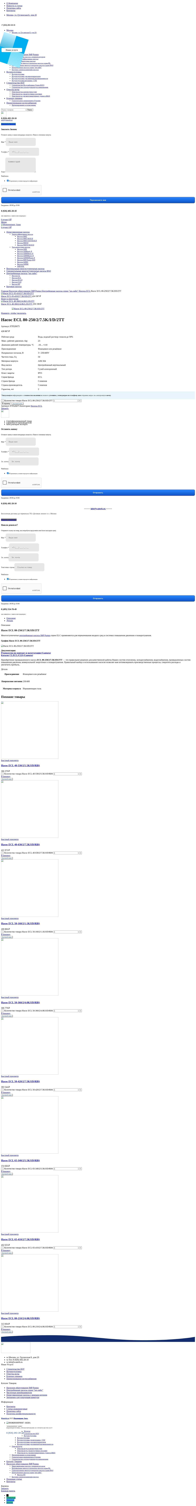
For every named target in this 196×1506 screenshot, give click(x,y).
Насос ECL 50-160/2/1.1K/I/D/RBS (20, 923)
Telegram (10, 1500)
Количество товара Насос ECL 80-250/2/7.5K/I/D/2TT (28, 400)
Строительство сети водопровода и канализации (30, 87)
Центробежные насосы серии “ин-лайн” (27, 68)
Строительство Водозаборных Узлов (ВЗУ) (28, 85)
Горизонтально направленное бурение (26, 101)
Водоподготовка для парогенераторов (26, 76)
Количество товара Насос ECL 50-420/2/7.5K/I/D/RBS (28, 1090)
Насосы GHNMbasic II (25, 256)
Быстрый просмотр (10, 760)
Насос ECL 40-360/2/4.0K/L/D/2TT (17, 304)
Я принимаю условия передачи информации (23, 181)
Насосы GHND (22, 262)
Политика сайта (13, 1411)
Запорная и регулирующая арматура (22, 1397)
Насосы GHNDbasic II (25, 254)
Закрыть (5, 408)
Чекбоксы (4, 176)
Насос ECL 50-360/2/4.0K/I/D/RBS (20, 1002)
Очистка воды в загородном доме (24, 92)
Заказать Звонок (8, 124)
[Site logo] (11, 224)
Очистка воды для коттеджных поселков (32, 1451)
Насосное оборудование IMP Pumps (25, 291)
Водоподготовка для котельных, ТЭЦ (31, 1440)
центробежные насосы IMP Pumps (34, 635)
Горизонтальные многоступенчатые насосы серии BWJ (32, 65)
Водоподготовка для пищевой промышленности (30, 78)
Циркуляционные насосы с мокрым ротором (28, 57)
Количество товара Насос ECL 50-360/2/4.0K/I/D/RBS (28, 1011)
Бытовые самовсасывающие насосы (25, 70)
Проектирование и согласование (24, 105)
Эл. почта (5, 462)
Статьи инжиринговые (16, 1409)
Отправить (98, 493)
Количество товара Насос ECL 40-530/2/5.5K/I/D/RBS (28, 774)
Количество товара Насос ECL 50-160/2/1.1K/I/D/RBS (28, 932)
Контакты (10, 1406)
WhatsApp (10, 1498)
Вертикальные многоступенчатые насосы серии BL (31, 63)
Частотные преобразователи (19, 1392)
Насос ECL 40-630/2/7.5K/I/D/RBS (20, 844)
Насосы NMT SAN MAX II (27, 241)
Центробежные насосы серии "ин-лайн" (60, 291)
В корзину (6, 403)
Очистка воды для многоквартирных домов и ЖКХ (31, 96)
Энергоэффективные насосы (27, 59)
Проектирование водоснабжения (21, 1379)
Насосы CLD (16, 282)
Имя (3, 142)
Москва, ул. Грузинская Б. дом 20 (24, 33)
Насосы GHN (22, 249)
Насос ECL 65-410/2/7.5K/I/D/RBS (20, 1239)
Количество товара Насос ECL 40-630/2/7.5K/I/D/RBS (28, 853)
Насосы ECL (16, 278)
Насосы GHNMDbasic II (26, 258)
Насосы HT (16, 284)
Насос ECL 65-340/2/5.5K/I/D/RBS (20, 1160)
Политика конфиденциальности (21, 1414)
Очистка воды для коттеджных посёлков (27, 94)
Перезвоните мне (98, 200)
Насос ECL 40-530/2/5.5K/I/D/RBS (20, 765)
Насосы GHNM (22, 264)
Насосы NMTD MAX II (25, 245)
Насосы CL (16, 276)
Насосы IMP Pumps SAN (26, 260)
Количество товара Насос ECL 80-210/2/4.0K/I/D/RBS (28, 1326)
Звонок (9, 1502)
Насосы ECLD (17, 280)
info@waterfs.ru (7, 120)
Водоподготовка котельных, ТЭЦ (24, 81)
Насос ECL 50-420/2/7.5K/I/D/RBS (20, 1081)
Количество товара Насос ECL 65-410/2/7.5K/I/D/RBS (28, 1248)
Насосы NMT (22, 236)
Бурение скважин (14, 1376)
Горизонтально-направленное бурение (26, 1457)
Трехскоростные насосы (26, 61)
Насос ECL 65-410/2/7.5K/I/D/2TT (16, 296)
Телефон (5, 152)
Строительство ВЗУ (15, 1369)
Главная (5, 291)
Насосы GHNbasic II (24, 251)
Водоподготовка (18, 74)
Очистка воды (12, 1374)
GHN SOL (20, 266)
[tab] (100, 618)
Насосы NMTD (22, 243)
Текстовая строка (7, 567)
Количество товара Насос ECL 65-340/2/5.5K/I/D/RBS (28, 1168)
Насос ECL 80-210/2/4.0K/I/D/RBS (20, 1318)
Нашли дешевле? (9, 520)
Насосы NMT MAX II (25, 239)
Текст (3, 172)
